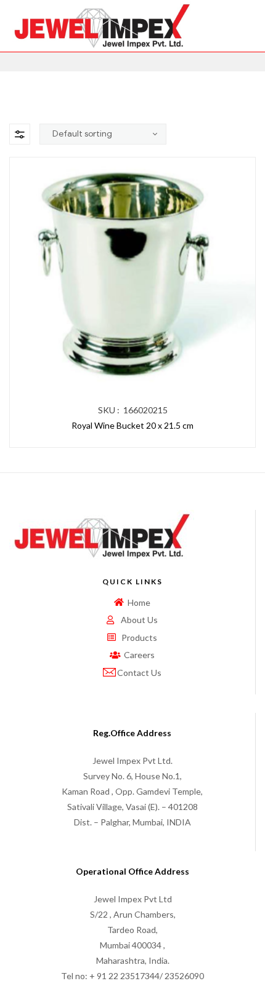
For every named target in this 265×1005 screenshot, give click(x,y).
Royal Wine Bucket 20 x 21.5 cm (132, 425)
